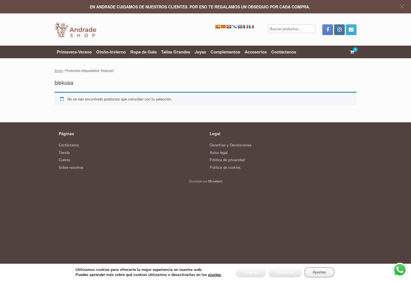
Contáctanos (283, 52)
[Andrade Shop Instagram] (339, 29)
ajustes (214, 274)
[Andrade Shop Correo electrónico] (351, 29)
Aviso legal (219, 152)
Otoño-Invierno (111, 52)
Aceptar (251, 272)
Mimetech (215, 181)
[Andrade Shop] (75, 29)
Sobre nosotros (71, 167)
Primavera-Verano (74, 52)
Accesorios (256, 52)
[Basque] (228, 26)
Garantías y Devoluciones (231, 144)
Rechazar (285, 272)
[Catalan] (223, 26)
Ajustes (319, 272)
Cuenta (64, 159)
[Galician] (234, 26)
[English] (239, 26)
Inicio (59, 70)
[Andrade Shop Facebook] (327, 29)
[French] (245, 26)
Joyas (200, 52)
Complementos (225, 52)
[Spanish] (217, 26)
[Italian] (251, 26)
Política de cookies (225, 167)
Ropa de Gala (143, 52)
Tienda (64, 152)
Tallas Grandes (175, 52)
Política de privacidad (227, 159)
